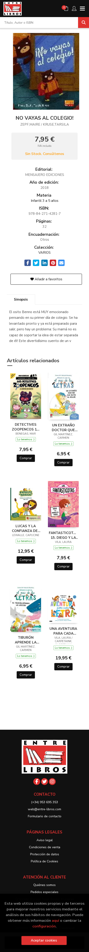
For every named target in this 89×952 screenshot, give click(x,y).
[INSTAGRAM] (52, 781)
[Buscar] (83, 22)
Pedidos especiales (44, 892)
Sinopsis (21, 299)
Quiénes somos (44, 885)
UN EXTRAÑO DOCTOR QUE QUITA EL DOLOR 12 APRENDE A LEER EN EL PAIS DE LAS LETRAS (63, 427)
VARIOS (44, 252)
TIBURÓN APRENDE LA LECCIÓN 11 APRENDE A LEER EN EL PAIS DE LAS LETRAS (25, 639)
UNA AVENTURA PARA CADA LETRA (63, 631)
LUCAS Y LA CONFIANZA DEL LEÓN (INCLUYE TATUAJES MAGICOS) (26, 528)
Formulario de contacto (44, 816)
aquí (55, 920)
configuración (44, 926)
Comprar (26, 458)
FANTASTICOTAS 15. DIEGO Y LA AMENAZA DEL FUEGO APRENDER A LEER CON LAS (63, 535)
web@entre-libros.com (44, 809)
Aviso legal (45, 840)
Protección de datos (44, 854)
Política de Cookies (44, 861)
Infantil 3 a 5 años (44, 200)
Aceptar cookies (44, 940)
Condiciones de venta (44, 847)
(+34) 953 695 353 (44, 802)
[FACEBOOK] (36, 781)
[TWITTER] (44, 781)
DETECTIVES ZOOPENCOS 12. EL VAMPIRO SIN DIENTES (26, 426)
